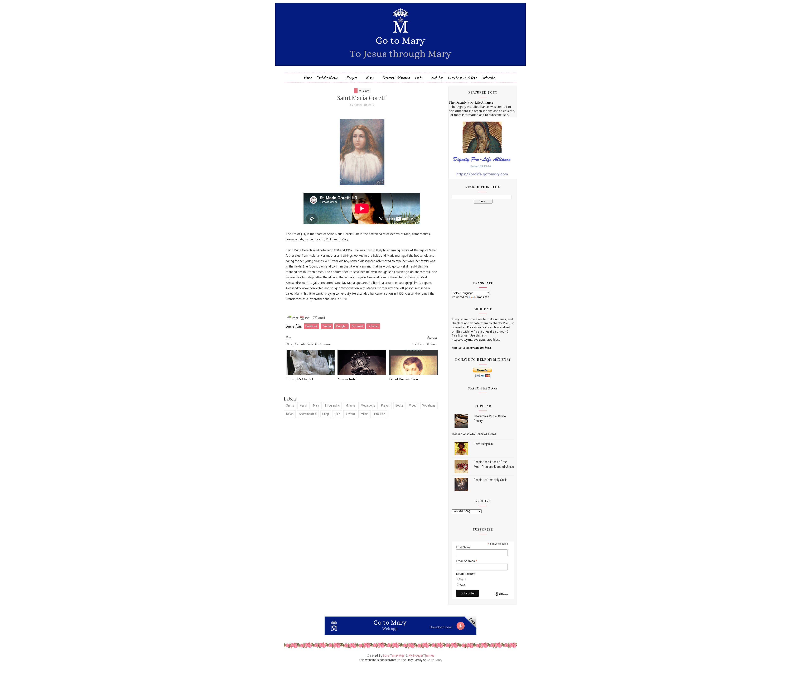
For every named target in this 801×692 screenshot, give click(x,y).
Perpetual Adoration (396, 78)
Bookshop (437, 78)
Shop (325, 414)
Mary (316, 405)
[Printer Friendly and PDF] (306, 317)
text (462, 585)
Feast (303, 405)
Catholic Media (327, 78)
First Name (463, 547)
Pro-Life (379, 414)
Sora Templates (393, 655)
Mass (370, 78)
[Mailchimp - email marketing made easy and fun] (501, 597)
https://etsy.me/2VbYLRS (468, 340)
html (463, 579)
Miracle (350, 405)
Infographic (332, 405)
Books (399, 405)
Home (308, 78)
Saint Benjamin (483, 444)
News (289, 414)
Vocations (428, 405)
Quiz (337, 414)
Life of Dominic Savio (403, 379)
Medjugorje (368, 405)
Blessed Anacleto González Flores (474, 434)
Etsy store (474, 327)
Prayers (352, 78)
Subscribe (488, 78)
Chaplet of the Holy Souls (490, 480)
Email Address (466, 561)
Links (419, 78)
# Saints (364, 91)
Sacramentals (308, 414)
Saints (290, 405)
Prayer (385, 405)
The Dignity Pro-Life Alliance (471, 102)
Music (364, 414)
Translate (482, 297)
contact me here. (481, 348)
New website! (347, 379)
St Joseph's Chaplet (299, 379)
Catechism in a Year (462, 78)
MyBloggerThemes (421, 655)
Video (413, 405)
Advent (350, 414)
